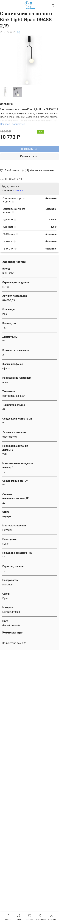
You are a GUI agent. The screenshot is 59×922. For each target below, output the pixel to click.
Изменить (18, 190)
